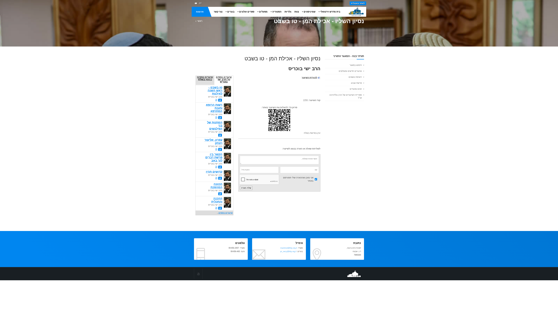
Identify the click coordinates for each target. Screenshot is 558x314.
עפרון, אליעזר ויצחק (213, 141)
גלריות (288, 11)
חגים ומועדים (356, 89)
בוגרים (230, 11)
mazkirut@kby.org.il (288, 248)
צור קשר (218, 11)
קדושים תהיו (214, 171)
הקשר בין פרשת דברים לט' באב (213, 157)
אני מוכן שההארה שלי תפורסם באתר (298, 179)
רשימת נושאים (355, 77)
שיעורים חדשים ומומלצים (350, 71)
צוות (296, 11)
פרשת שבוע (356, 83)
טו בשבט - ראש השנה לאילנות (215, 90)
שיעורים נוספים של (224, 79)
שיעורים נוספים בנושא (205, 78)
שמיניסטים (309, 11)
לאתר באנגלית (358, 3)
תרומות (200, 11)
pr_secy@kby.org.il (288, 251)
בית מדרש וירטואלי (330, 11)
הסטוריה (276, 11)
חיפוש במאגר (356, 65)
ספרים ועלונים (246, 11)
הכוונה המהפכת (216, 185)
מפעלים (263, 11)
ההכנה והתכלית (216, 200)
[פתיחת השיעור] (216, 100)
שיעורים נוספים (226, 213)
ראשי (199, 21)
